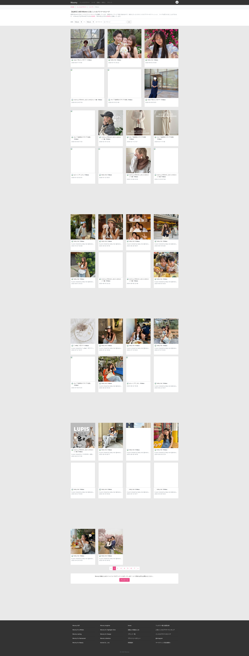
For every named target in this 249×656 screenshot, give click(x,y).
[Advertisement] (124, 199)
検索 (129, 22)
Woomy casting (77, 634)
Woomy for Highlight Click (108, 630)
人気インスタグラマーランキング (165, 630)
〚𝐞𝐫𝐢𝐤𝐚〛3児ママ (79, 345)
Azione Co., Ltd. (105, 642)
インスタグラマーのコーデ (163, 634)
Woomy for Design (105, 634)
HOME (72, 7)
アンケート (124, 580)
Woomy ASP (76, 625)
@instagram (159, 638)
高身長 (108, 16)
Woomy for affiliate (78, 630)
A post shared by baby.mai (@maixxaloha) (84, 244)
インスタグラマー (85, 2)
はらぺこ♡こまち (79, 175)
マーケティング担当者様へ (163, 642)
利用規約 (130, 642)
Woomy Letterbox (105, 638)
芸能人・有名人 (101, 2)
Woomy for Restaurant (79, 638)
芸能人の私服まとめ (133, 630)
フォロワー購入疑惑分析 (163, 625)
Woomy (74, 2)
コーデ (93, 2)
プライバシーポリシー (134, 638)
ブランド (109, 2)
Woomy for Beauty (77, 642)
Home (129, 625)
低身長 (93, 16)
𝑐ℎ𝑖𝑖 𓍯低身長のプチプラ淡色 (119, 99)
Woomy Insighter (105, 625)
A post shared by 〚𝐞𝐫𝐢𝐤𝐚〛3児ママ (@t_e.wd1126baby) (87, 348)
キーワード (99, 22)
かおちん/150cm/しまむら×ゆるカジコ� (85, 99)
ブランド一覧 (131, 634)
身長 (72, 22)
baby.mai (113, 60)
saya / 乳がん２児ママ (80, 60)
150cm (90, 60)
